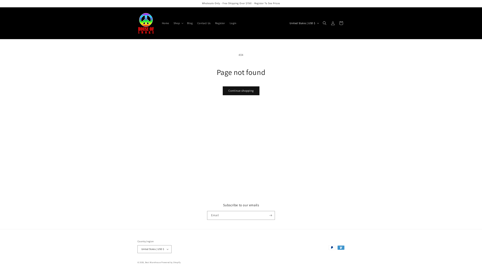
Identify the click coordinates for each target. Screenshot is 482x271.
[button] (178, 23)
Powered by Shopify (171, 262)
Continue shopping (241, 90)
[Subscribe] (270, 215)
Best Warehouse (153, 262)
